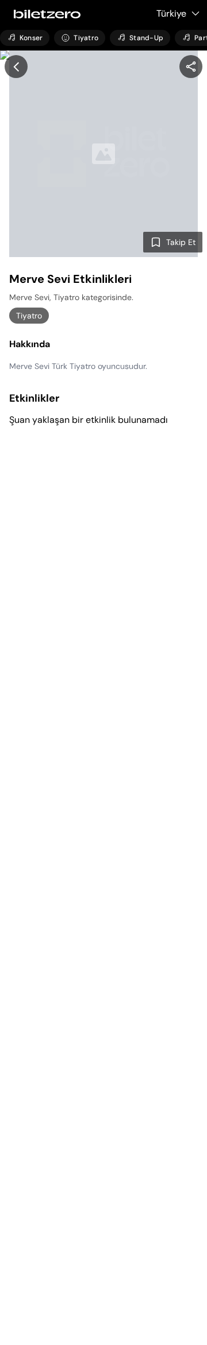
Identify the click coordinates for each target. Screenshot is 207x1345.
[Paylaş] (190, 66)
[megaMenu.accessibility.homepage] (43, 14)
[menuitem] (24, 38)
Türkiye (171, 13)
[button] (16, 66)
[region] (190, 66)
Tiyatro (29, 315)
